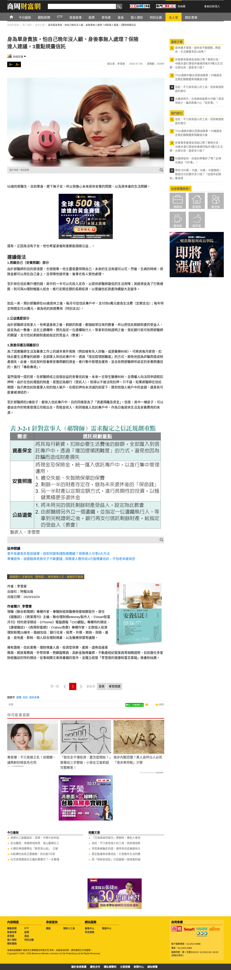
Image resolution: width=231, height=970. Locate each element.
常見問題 (89, 932)
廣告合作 (95, 966)
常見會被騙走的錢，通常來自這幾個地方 (116, 848)
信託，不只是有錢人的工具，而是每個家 (116, 843)
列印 (161, 704)
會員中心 (89, 928)
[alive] (214, 928)
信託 (25, 697)
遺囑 (18, 697)
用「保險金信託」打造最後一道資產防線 (116, 859)
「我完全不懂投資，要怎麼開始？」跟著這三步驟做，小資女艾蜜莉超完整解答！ (85, 763)
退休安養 (34, 697)
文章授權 (125, 966)
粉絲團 (181, 6)
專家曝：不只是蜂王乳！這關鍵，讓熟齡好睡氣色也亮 (31, 760)
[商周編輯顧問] (202, 934)
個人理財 (12, 939)
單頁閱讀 (114, 686)
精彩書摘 (12, 943)
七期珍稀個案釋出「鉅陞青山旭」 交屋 (34, 848)
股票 (26, 932)
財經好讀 (18, 56)
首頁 (14, 17)
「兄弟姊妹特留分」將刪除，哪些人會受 (116, 837)
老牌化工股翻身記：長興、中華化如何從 (34, 837)
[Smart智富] (189, 929)
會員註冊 (209, 6)
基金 (26, 936)
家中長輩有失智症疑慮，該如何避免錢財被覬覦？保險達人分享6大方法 (58, 553)
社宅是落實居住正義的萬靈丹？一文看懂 (34, 859)
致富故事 (12, 932)
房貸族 (196, 206)
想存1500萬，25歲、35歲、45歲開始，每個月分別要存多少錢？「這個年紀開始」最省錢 (196, 174)
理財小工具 (69, 928)
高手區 (196, 225)
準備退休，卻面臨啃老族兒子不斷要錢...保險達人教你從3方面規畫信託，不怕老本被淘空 (71, 559)
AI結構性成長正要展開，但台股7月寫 (32, 853)
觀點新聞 (12, 928)
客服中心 (106, 928)
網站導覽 (152, 966)
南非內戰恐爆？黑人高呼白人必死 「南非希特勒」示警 (138, 760)
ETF (26, 928)
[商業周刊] (176, 928)
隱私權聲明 (110, 966)
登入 (217, 6)
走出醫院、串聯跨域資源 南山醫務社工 (34, 843)
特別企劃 (29, 939)
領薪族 (177, 206)
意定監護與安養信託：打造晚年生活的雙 (116, 853)
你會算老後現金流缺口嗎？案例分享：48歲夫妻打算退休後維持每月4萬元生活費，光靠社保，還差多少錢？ (196, 63)
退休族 (177, 225)
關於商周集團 (78, 966)
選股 (48, 928)
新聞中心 (139, 966)
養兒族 (215, 206)
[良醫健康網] (202, 928)
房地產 (10, 936)
